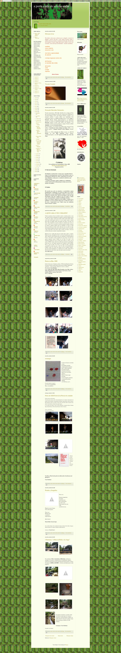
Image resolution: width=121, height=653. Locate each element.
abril (37, 160)
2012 (36, 104)
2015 (36, 99)
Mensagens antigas (70, 635)
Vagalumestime (81, 267)
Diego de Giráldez (81, 219)
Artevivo (79, 206)
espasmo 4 (37, 77)
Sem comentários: (68, 77)
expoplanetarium (81, 228)
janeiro (37, 165)
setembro (38, 120)
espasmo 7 (37, 81)
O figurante (36, 188)
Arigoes (79, 204)
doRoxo (79, 221)
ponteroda (80, 257)
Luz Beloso (36, 217)
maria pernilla (80, 246)
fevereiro (38, 164)
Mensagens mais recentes (49, 635)
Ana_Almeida (80, 198)
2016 (36, 97)
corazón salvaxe (81, 218)
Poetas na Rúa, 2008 (51, 261)
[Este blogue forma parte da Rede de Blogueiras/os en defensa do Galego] (82, 100)
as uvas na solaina (81, 207)
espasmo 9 (37, 85)
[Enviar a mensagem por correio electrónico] (46, 78)
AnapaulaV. (80, 200)
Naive (35, 240)
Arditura (79, 203)
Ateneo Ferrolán (37, 193)
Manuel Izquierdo (81, 243)
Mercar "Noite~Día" (37, 37)
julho (37, 155)
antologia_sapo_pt (37, 236)
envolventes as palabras (36, 184)
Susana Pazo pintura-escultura (82, 262)
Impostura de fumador (82, 236)
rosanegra (48, 358)
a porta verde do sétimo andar (51, 6)
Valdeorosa (36, 231)
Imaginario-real (81, 234)
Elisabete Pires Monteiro (37, 212)
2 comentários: (67, 206)
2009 (36, 109)
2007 (36, 168)
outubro (37, 118)
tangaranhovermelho (82, 264)
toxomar (79, 265)
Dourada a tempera (81, 222)
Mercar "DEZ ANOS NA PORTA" (37, 34)
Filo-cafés (36, 226)
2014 (36, 101)
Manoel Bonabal (81, 242)
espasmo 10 (37, 87)
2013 (36, 103)
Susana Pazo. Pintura (36, 253)
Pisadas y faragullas (51, 490)
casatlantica (80, 213)
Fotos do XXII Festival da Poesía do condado (59, 396)
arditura (35, 245)
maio (37, 159)
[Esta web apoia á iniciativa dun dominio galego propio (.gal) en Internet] (82, 181)
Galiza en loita (37, 207)
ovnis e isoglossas (81, 254)
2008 (36, 111)
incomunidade (80, 237)
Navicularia (36, 197)
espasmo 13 (37, 92)
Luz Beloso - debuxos (36, 202)
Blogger (66, 644)
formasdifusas (80, 231)
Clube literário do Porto (82, 216)
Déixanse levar (49, 34)
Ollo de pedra (80, 251)
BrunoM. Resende (81, 210)
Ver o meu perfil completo (43, 25)
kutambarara (80, 239)
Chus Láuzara (36, 249)
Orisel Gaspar (80, 252)
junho (37, 157)
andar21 (79, 201)
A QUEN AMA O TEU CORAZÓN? (56, 213)
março (37, 162)
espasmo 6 (37, 80)
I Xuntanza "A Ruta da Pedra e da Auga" (57, 540)
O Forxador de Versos (37, 222)
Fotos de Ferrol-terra (82, 233)
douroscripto (80, 224)
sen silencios (80, 260)
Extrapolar (36, 257)
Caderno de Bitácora (82, 212)
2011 (36, 106)
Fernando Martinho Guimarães (54, 110)
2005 (36, 171)
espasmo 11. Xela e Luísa (38, 89)
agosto (37, 153)
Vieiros (79, 270)
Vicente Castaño (50, 84)
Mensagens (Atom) (52, 637)
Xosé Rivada (80, 271)
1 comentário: (67, 254)
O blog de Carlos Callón (82, 249)
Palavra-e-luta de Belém (82, 255)
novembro (38, 116)
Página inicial (60, 635)
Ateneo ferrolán (81, 209)
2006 (36, 169)
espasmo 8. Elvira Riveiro (38, 83)
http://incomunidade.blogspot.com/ (59, 165)
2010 (36, 108)
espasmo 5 (37, 78)
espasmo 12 (37, 91)
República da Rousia (82, 258)
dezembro (38, 113)
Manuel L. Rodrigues (82, 245)
